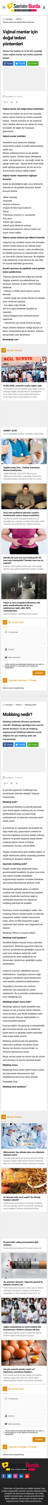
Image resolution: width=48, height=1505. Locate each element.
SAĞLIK (19, 19)
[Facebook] (3, 1476)
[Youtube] (27, 1476)
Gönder (34, 63)
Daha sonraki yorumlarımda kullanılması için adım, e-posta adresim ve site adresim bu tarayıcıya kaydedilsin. (25, 666)
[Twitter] (9, 1476)
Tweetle (22, 63)
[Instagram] (15, 1476)
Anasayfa (9, 19)
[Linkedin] (21, 1476)
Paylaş (10, 63)
